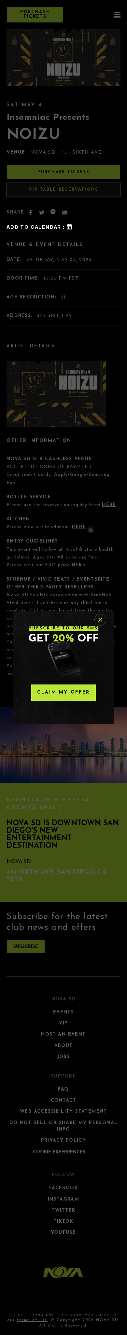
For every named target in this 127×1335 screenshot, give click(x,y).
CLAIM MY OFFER (63, 692)
